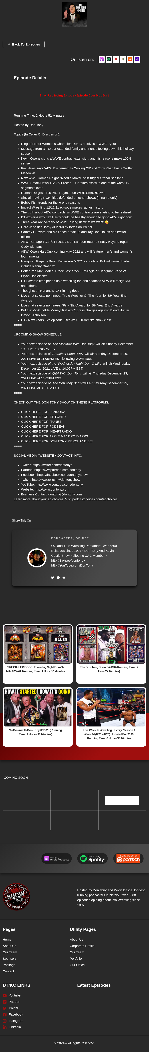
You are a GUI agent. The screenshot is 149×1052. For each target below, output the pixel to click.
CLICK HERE (31, 412)
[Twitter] (52, 577)
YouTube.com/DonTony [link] (72, 565)
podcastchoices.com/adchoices (95, 499)
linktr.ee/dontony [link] (67, 560)
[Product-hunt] (58, 577)
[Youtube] (64, 577)
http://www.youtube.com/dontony (59, 484)
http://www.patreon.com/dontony (57, 470)
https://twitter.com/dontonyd (52, 465)
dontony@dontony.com (65, 494)
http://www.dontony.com (52, 489)
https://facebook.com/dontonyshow (62, 475)
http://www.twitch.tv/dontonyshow (56, 479)
